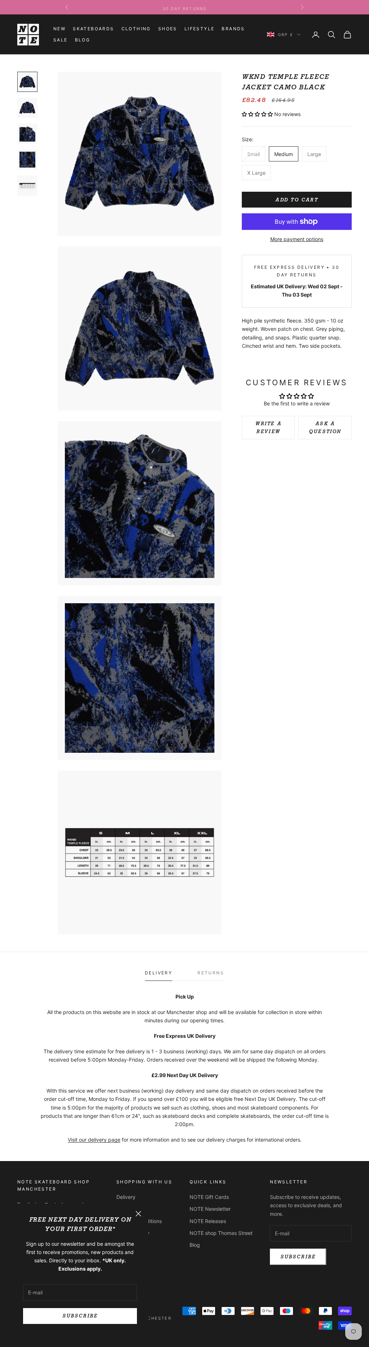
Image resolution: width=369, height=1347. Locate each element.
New (59, 28)
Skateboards (93, 28)
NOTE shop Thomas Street (221, 1233)
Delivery (125, 1197)
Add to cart (296, 200)
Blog (82, 40)
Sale (60, 40)
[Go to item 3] (27, 134)
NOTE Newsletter (210, 1209)
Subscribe (79, 1316)
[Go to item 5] (27, 185)
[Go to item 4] (27, 160)
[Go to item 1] (27, 82)
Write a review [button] (268, 427)
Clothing (136, 28)
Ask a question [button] (325, 427)
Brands (233, 28)
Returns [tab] (210, 972)
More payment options (296, 239)
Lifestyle (199, 28)
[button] (258, 114)
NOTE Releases (208, 1221)
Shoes (167, 28)
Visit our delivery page (94, 1140)
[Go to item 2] (27, 108)
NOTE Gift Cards (209, 1197)
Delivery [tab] (158, 972)
